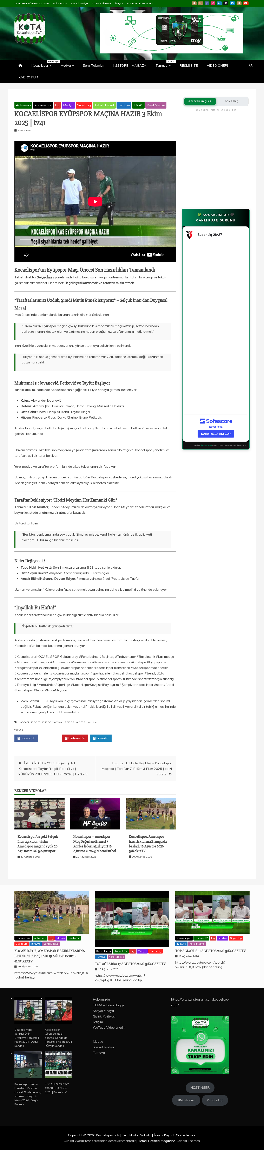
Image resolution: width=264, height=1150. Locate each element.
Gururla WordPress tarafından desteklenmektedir (100, 1141)
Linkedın (101, 738)
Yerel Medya (156, 105)
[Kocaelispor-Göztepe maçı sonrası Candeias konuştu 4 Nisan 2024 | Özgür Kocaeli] (58, 1011)
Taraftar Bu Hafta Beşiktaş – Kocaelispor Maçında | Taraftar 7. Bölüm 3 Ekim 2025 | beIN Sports (136, 768)
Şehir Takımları (93, 65)
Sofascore (206, 445)
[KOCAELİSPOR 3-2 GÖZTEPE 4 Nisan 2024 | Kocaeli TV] (58, 1065)
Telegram (232, 3)
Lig (57, 105)
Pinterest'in (76, 738)
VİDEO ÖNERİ (217, 65)
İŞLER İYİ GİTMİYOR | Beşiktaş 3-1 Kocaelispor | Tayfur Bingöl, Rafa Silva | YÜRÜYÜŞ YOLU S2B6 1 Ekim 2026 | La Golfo (53, 768)
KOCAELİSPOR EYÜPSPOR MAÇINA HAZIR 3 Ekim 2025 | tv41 (56, 722)
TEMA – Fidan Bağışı (108, 1005)
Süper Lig (84, 105)
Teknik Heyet (104, 105)
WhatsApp (239, 3)
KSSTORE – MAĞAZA (129, 65)
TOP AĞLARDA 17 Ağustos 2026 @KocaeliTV (130, 964)
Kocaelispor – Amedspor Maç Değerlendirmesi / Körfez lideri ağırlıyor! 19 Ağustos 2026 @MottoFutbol (94, 843)
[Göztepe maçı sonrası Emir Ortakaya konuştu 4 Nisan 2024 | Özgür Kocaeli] (28, 1011)
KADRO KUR (28, 77)
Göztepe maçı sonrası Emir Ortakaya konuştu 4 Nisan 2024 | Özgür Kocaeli (26, 1037)
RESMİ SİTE (189, 65)
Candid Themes (188, 1141)
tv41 (95, 722)
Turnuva (165, 63)
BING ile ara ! (186, 1100)
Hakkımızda (60, 3)
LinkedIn (219, 3)
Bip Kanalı (194, 3)
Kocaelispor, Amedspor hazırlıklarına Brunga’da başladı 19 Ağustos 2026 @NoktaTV (148, 843)
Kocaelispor (43, 63)
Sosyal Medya (79, 3)
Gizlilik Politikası (101, 3)
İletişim (118, 3)
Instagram (213, 3)
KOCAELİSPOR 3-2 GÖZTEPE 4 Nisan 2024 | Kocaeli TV (57, 1088)
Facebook (207, 3)
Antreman (23, 105)
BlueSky (200, 3)
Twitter (51, 738)
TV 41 (138, 105)
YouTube (246, 3)
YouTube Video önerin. (140, 3)
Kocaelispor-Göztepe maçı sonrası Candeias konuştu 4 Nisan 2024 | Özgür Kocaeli (58, 1037)
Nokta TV (73, 937)
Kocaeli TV (120, 950)
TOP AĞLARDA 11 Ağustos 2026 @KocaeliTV (210, 951)
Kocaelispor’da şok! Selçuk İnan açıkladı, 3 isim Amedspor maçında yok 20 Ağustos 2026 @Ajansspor (38, 843)
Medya (65, 65)
